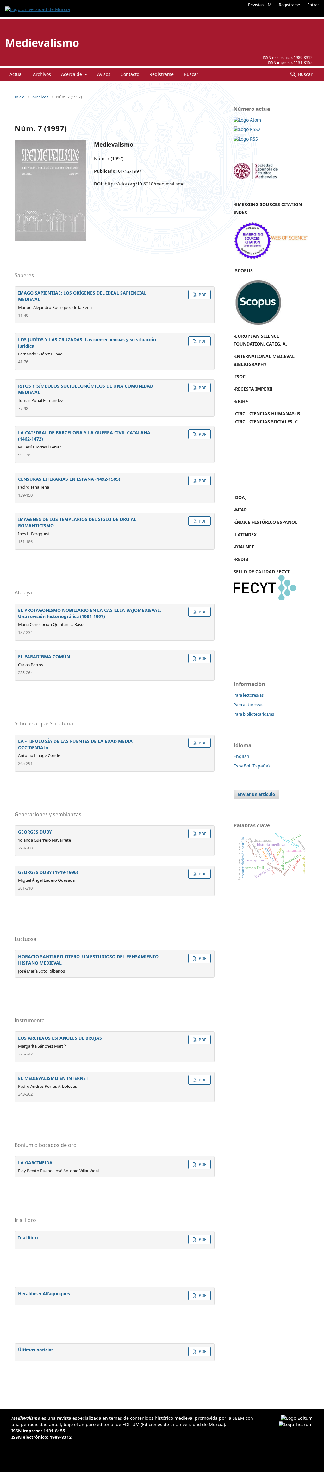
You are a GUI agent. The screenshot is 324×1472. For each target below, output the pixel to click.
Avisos (103, 74)
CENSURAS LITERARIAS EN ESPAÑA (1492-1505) (69, 479)
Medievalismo (42, 42)
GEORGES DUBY (35, 832)
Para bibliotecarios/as (254, 714)
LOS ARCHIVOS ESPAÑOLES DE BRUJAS (60, 1038)
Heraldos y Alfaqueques (44, 1294)
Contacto (130, 74)
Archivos (42, 74)
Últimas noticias (35, 1350)
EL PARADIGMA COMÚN (44, 657)
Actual (16, 74)
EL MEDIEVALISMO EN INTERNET (53, 1078)
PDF (202, 295)
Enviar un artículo (256, 794)
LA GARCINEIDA (35, 1163)
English (241, 756)
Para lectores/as (249, 695)
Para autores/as (248, 704)
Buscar (191, 74)
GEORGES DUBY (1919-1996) (48, 872)
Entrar (313, 5)
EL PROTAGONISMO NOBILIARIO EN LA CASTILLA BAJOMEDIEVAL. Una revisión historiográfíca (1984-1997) (89, 613)
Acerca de (72, 74)
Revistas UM (259, 5)
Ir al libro (28, 1238)
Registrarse (289, 5)
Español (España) (252, 766)
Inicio (20, 97)
